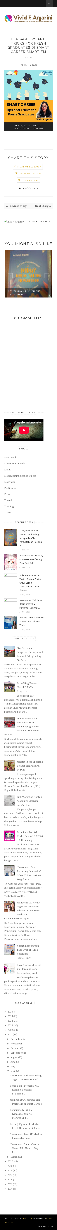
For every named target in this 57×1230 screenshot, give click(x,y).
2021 (10, 1034)
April (13, 1071)
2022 (10, 1029)
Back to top (44, 1226)
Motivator (32, 188)
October (15, 1048)
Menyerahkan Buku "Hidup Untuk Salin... (24, 293)
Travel (7, 512)
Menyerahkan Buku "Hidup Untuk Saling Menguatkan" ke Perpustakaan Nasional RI (30, 538)
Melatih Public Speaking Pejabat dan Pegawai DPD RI (30, 765)
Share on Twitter (31, 173)
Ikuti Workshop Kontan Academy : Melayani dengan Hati (29, 800)
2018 (10, 1170)
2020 (10, 1161)
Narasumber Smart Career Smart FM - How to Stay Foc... (24, 1148)
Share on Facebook (29, 167)
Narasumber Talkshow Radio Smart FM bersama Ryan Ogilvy (30, 604)
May (12, 1066)
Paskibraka (10, 488)
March (13, 1156)
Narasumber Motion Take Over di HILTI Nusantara (28, 949)
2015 (10, 1184)
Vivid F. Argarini (40, 221)
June (13, 1061)
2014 (10, 1188)
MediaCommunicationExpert (20, 475)
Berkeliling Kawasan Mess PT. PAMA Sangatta (28, 687)
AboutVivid (10, 457)
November (16, 1043)
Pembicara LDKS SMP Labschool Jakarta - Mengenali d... (22, 1113)
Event (7, 469)
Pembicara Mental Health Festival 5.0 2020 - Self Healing (30, 836)
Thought (8, 500)
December (16, 1039)
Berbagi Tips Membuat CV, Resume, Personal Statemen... (24, 1089)
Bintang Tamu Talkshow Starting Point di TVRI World (31, 621)
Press (7, 494)
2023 (10, 1025)
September (16, 1052)
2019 (10, 1165)
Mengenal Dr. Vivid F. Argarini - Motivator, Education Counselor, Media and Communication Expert (22, 910)
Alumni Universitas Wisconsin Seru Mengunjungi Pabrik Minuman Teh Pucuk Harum (21, 726)
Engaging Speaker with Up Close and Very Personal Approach (29, 969)
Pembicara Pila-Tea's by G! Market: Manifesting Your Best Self (31, 559)
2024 (10, 1020)
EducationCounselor (15, 463)
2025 (10, 1016)
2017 (10, 1175)
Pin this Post (30, 180)
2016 (10, 1179)
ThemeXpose (27, 1218)
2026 (10, 1011)
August (14, 1057)
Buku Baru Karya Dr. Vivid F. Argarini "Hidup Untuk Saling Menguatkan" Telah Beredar (30, 583)
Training (9, 506)
